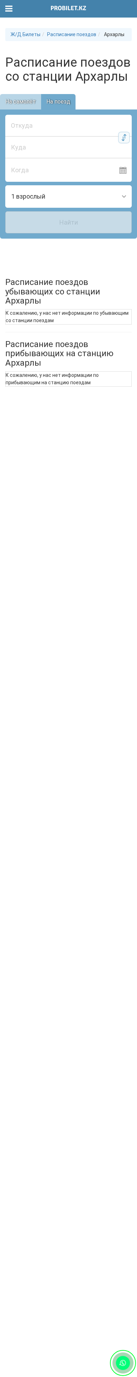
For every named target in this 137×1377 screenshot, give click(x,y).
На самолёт (20, 101)
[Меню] (9, 9)
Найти (68, 222)
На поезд (58, 101)
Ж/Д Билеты (25, 34)
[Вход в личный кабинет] (127, 9)
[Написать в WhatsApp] (123, 1363)
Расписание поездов (71, 34)
